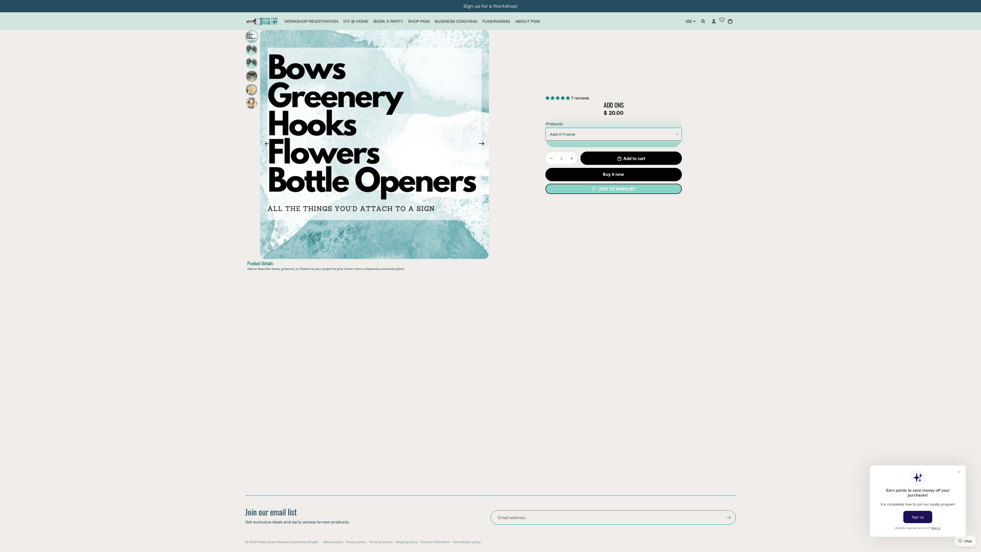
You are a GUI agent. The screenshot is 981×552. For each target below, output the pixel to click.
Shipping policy (407, 542)
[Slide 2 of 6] (251, 49)
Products (554, 123)
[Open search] (703, 21)
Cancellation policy (467, 542)
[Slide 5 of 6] (251, 89)
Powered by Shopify (304, 542)
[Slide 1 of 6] (251, 36)
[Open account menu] (713, 21)
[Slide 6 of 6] (251, 103)
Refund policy (333, 542)
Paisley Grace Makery (272, 542)
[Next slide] (483, 144)
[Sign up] (728, 517)
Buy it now (613, 174)
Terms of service (381, 542)
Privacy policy (356, 542)
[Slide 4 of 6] (251, 76)
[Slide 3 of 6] (251, 63)
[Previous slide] (266, 144)
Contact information (435, 542)
